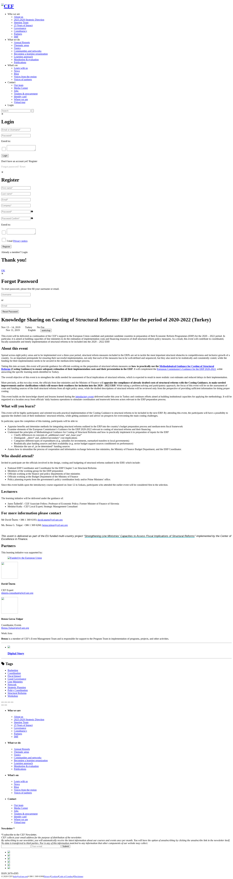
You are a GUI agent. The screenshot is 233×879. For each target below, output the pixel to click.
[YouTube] (9, 868)
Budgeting (13, 670)
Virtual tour (19, 102)
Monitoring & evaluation (26, 59)
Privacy (47, 876)
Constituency (20, 31)
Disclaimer (78, 876)
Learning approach (23, 56)
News (17, 71)
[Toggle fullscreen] (9, 702)
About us (18, 16)
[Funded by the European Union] (25, 558)
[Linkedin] (9, 861)
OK (3, 270)
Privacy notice (20, 241)
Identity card (20, 96)
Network (12, 684)
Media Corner (21, 88)
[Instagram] (9, 865)
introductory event (84, 396)
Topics (17, 48)
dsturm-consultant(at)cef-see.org (17, 593)
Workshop (13, 696)
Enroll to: (6, 141)
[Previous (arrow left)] (2, 705)
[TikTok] (9, 858)
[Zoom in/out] (12, 702)
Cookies (54, 876)
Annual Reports (22, 42)
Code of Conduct (66, 876)
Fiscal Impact (14, 676)
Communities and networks (27, 51)
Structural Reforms (17, 693)
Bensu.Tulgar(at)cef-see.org (15, 628)
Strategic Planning (17, 687)
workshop (46, 330)
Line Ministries (15, 681)
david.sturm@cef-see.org (50, 519)
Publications (20, 62)
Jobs (16, 91)
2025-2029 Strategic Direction (29, 19)
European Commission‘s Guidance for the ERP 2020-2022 (186, 369)
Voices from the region (25, 76)
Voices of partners (23, 79)
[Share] (5, 702)
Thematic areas (21, 45)
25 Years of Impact (23, 25)
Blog (16, 73)
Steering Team (21, 22)
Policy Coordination (18, 690)
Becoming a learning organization (31, 54)
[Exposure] (9, 852)
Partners (18, 34)
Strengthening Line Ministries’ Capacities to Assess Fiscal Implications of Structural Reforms (140, 536)
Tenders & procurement (26, 93)
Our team (18, 85)
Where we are (21, 99)
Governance (20, 28)
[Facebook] (9, 855)
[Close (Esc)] (2, 702)
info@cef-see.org (20, 876)
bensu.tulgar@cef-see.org (55, 525)
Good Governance (17, 679)
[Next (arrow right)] (5, 705)
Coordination (14, 673)
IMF (16, 36)
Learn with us (21, 68)
